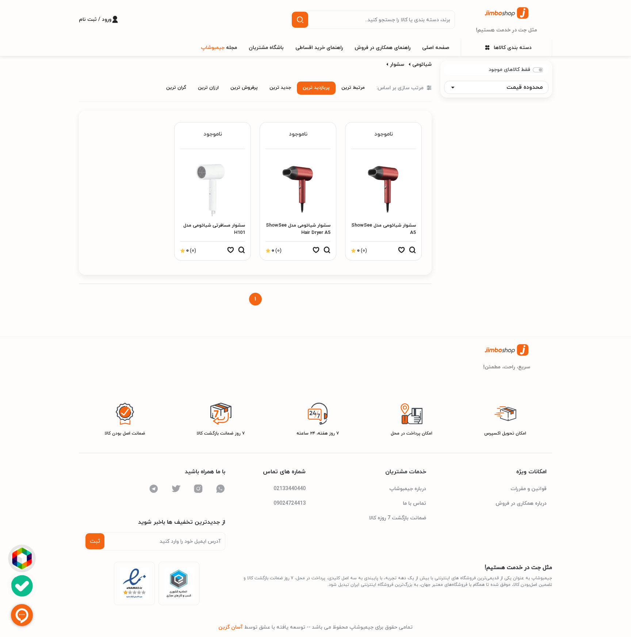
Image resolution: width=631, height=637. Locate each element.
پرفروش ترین (244, 87)
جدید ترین (280, 87)
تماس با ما (414, 503)
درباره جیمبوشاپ (407, 488)
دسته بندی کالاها (513, 47)
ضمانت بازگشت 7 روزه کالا (397, 518)
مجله (219, 47)
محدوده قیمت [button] (524, 87)
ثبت (95, 541)
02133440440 (290, 488)
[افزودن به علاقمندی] (401, 252)
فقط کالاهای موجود (509, 69)
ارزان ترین (208, 87)
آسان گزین (230, 627)
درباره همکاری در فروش (521, 503)
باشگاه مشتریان (266, 47)
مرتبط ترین (353, 87)
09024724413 (290, 503)
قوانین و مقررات (528, 488)
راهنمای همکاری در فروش (382, 47)
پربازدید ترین (316, 87)
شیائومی (422, 64)
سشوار (397, 64)
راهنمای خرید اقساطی (319, 47)
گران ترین (176, 87)
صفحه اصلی (435, 47)
